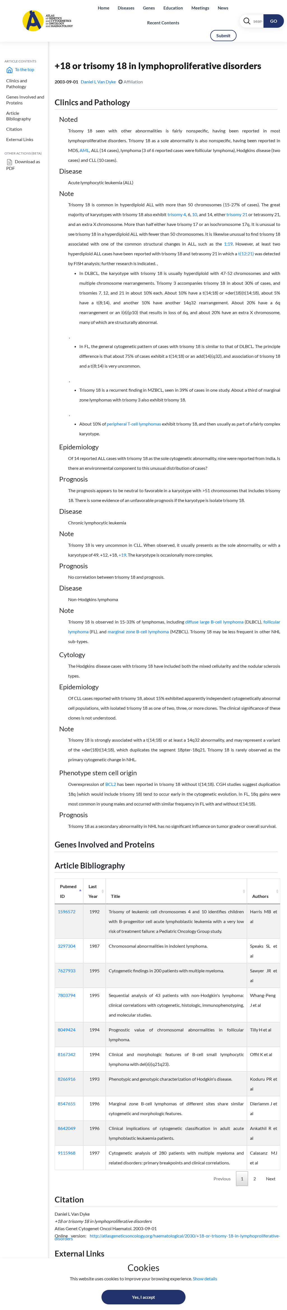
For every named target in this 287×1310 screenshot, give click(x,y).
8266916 (66, 1079)
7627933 (66, 970)
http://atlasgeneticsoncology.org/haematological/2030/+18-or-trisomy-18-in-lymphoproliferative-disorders (167, 1237)
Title (115, 896)
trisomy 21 (236, 214)
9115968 (66, 1152)
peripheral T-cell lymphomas (134, 423)
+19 (122, 554)
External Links (19, 139)
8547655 (66, 1103)
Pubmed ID (68, 891)
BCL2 (110, 784)
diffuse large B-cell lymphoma (214, 621)
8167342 (66, 1054)
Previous (222, 1178)
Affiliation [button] (133, 81)
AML (84, 150)
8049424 (66, 1029)
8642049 (66, 1128)
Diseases (126, 7)
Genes (149, 7)
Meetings (200, 7)
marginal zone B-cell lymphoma (138, 631)
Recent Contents (163, 22)
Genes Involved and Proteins (25, 99)
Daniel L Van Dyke (99, 81)
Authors (260, 896)
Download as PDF (23, 165)
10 (194, 214)
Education (173, 7)
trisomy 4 (177, 214)
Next (271, 1178)
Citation (14, 129)
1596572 (66, 911)
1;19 (228, 243)
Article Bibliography (18, 116)
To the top (24, 69)
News (223, 7)
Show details (205, 1278)
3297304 (66, 946)
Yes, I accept (143, 1297)
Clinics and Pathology (16, 83)
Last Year (93, 891)
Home (103, 7)
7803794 (66, 995)
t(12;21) (246, 253)
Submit (223, 35)
